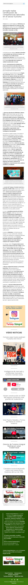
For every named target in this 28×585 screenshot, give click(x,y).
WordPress (14, 583)
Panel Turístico (9, 573)
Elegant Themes (13, 581)
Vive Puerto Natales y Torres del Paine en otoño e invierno (14, 421)
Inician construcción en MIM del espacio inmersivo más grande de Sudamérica (14, 397)
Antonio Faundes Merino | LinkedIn (11, 544)
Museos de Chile (19, 576)
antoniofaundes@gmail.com (12, 543)
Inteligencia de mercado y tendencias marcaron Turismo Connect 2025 (14, 373)
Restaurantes (18, 573)
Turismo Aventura (8, 576)
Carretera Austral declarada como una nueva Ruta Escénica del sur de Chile (14, 470)
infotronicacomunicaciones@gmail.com (17, 504)
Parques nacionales (13, 574)
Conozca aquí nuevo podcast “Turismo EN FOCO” (14, 338)
